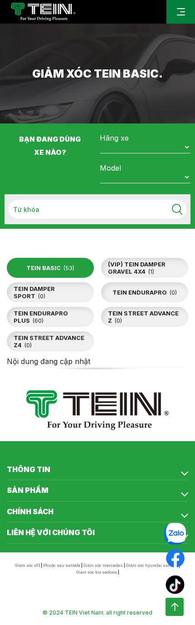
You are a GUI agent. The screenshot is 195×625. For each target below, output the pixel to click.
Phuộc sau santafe (61, 565)
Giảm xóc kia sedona (96, 572)
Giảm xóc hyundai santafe (152, 565)
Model (110, 167)
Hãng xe (114, 138)
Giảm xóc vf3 (27, 565)
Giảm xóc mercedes (103, 565)
